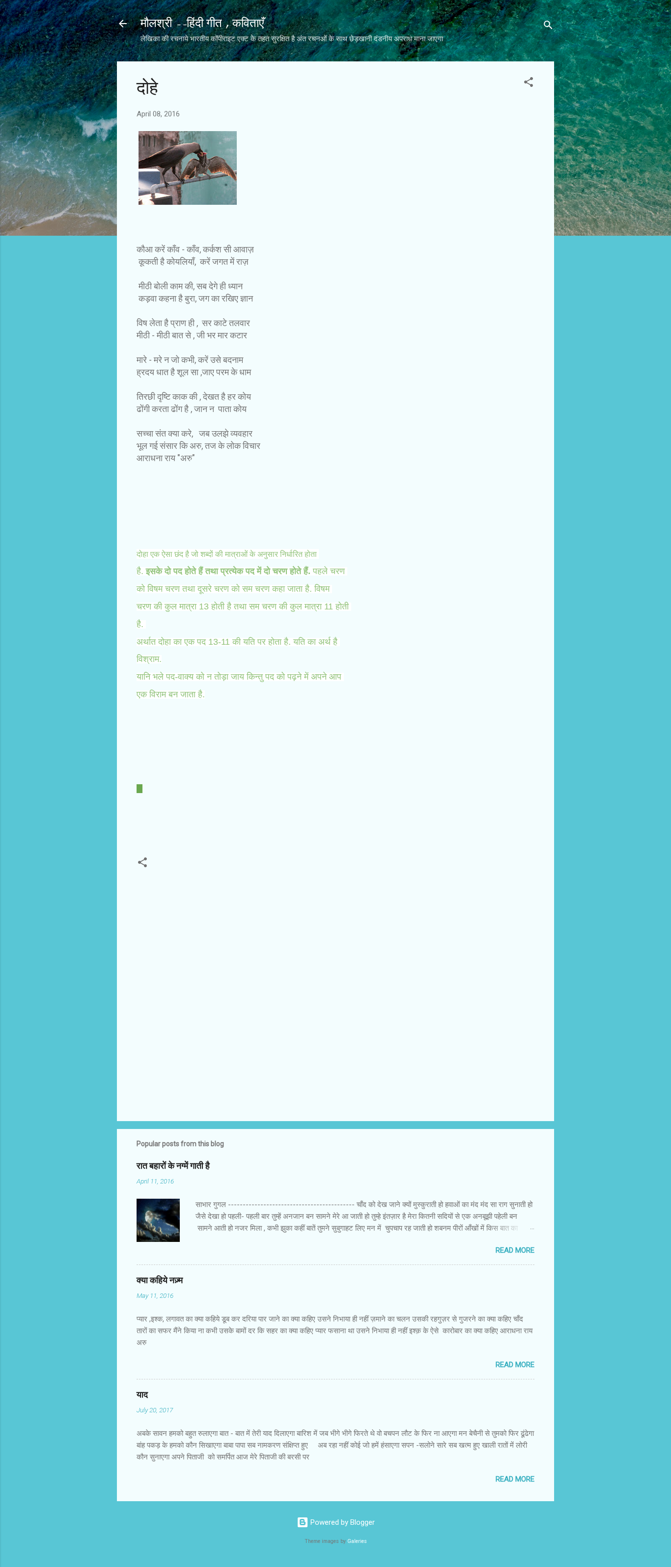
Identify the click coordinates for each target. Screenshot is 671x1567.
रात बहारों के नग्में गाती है (173, 1166)
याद (142, 1395)
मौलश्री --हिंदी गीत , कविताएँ (202, 23)
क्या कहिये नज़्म (160, 1280)
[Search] (548, 27)
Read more (515, 1250)
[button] (528, 83)
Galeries (357, 1541)
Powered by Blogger (341, 1522)
